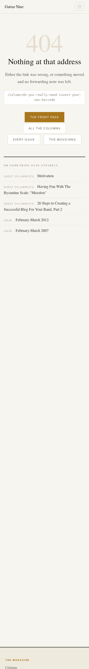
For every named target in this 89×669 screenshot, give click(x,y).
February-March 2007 (26, 230)
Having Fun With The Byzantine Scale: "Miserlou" (37, 189)
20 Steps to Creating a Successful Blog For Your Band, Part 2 (37, 206)
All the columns (44, 128)
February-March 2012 (26, 219)
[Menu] (79, 7)
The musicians (62, 139)
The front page (44, 117)
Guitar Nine (14, 6)
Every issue (24, 139)
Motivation (29, 175)
